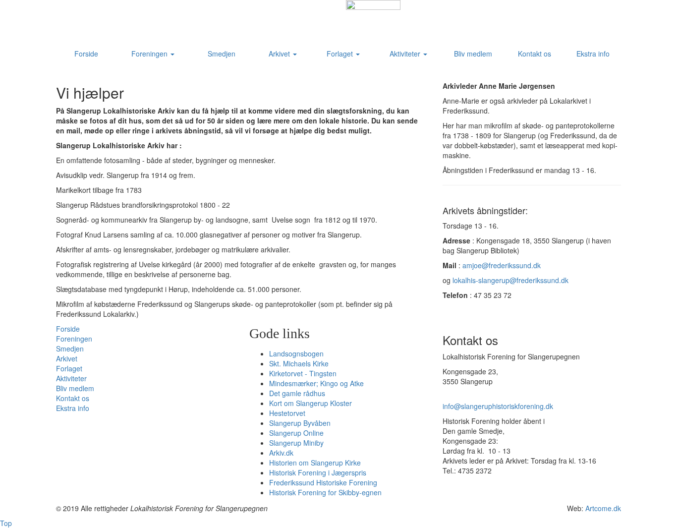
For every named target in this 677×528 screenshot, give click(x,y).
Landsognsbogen (296, 353)
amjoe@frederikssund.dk (501, 265)
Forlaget (341, 54)
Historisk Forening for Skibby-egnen (325, 492)
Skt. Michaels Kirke (299, 363)
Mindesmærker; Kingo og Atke (316, 383)
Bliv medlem (473, 54)
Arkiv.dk (281, 453)
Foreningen (150, 54)
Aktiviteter (406, 54)
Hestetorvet (287, 413)
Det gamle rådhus (297, 393)
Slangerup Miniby (296, 443)
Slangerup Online (296, 433)
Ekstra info (593, 54)
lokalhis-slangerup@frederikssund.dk (510, 280)
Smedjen (221, 54)
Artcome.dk (603, 508)
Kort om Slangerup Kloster (310, 403)
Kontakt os (534, 54)
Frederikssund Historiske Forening (323, 482)
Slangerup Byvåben (300, 423)
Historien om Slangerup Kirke (315, 463)
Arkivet (280, 54)
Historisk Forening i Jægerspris (317, 472)
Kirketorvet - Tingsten (303, 373)
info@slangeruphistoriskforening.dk (498, 406)
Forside (86, 54)
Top (6, 523)
